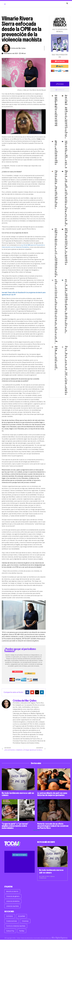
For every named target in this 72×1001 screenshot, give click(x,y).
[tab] (59, 84)
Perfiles (21, 931)
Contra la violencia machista (15, 926)
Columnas (25, 921)
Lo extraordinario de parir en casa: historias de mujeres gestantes (52, 794)
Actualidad (21, 916)
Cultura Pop (10, 931)
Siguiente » (36, 830)
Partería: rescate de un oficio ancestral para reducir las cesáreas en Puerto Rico (52, 825)
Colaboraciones (11, 921)
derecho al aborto (12, 891)
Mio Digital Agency (59, 937)
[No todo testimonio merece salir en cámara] (52, 856)
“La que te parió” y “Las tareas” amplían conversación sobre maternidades (15, 825)
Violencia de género (12, 896)
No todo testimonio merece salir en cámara (18, 794)
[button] (24, 121)
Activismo (9, 916)
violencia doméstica (12, 901)
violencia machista (12, 906)
